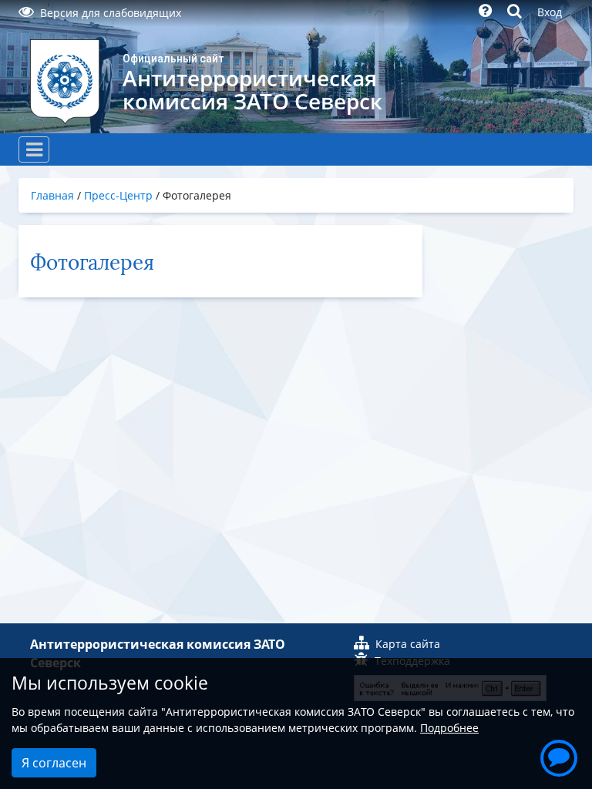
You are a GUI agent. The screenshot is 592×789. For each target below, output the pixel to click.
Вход (549, 12)
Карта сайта (407, 643)
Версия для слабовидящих (110, 12)
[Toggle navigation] (33, 149)
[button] (558, 755)
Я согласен (54, 762)
